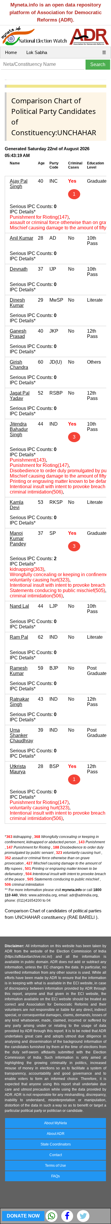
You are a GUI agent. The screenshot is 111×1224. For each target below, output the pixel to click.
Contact (55, 1155)
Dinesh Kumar (17, 303)
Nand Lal (19, 606)
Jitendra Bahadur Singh (19, 429)
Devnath (19, 269)
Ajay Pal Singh (19, 184)
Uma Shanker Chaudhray (21, 735)
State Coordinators (56, 1144)
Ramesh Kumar (19, 671)
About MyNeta (55, 1123)
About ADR (56, 1134)
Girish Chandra (19, 364)
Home (11, 52)
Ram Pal (19, 637)
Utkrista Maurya (18, 769)
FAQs (55, 1176)
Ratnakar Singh (19, 702)
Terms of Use (55, 1165)
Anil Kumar (21, 238)
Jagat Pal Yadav (20, 395)
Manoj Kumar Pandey (18, 538)
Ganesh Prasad (18, 334)
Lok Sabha (36, 52)
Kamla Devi (16, 505)
